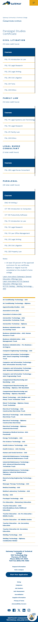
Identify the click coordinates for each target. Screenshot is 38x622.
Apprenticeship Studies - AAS (13, 307)
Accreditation (19, 594)
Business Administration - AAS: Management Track (14, 340)
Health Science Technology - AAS (15, 445)
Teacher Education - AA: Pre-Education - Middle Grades (18, 515)
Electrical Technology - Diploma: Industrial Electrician (14, 427)
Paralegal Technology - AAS (13, 498)
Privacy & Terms (19, 600)
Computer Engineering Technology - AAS (17, 351)
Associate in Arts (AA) (11, 310)
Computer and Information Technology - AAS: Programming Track (17, 375)
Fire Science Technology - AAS (14, 441)
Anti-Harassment (19, 591)
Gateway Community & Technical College (15, 17)
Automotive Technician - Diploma (15, 324)
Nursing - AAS (8, 495)
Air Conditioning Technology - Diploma (16, 303)
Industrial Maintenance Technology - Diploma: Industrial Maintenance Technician (16, 472)
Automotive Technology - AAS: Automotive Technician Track (14, 319)
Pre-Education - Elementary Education (17, 502)
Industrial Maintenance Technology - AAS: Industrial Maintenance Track (16, 457)
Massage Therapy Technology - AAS (16, 484)
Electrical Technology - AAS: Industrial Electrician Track (17, 416)
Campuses (19, 585)
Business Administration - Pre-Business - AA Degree (18, 346)
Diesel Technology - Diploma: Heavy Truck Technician (16, 404)
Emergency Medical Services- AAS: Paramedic (15, 433)
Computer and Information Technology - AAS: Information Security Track (17, 363)
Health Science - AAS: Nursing (14, 449)
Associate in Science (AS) (12, 314)
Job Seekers (19, 588)
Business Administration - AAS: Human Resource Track (17, 334)
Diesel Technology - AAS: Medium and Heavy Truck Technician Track (16, 398)
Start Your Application (19, 574)
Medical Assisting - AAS (11, 487)
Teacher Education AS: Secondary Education (15, 530)
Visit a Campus (19, 569)
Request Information (19, 566)
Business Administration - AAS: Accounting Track (14, 328)
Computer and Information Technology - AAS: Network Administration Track (17, 369)
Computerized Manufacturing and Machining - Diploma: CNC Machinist (16, 387)
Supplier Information (19, 597)
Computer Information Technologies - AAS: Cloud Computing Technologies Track (16, 357)
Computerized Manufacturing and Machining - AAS (15, 381)
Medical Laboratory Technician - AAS (16, 491)
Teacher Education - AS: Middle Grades (17, 519)
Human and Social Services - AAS (15, 452)
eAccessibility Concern (19, 604)
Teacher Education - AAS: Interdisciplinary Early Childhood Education (14, 508)
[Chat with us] (32, 616)
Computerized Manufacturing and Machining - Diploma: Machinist (15, 392)
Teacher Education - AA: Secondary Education (16, 524)
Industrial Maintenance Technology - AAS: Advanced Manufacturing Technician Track (16, 464)
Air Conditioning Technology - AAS (15, 300)
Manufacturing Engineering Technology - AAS (17, 479)
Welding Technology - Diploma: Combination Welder (14, 540)
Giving (19, 582)
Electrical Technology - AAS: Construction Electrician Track (14, 410)
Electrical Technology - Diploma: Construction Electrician (14, 422)
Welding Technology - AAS (12, 535)
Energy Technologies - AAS (12, 438)
